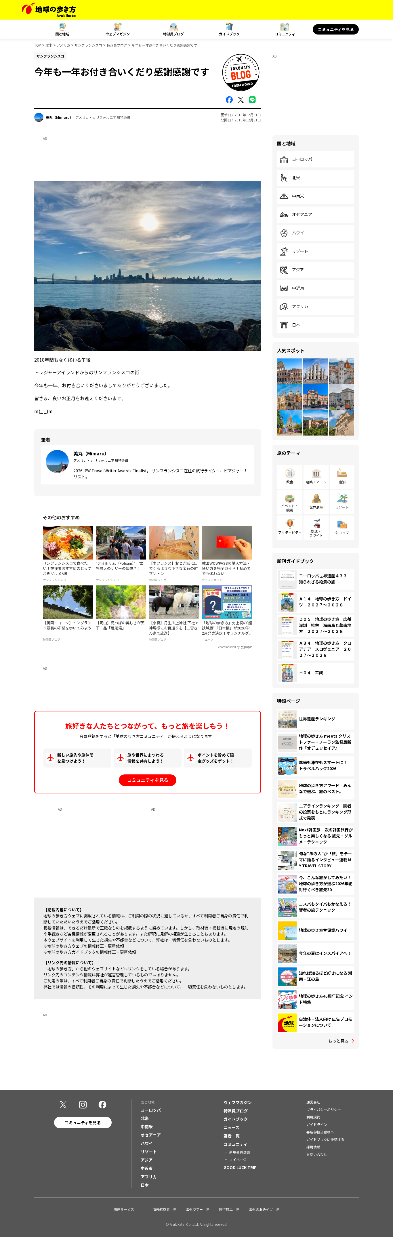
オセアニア (302, 214)
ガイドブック (229, 33)
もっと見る (338, 1041)
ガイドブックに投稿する (325, 1139)
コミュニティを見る (336, 29)
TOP (37, 45)
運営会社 (313, 1101)
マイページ (238, 1159)
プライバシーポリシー (323, 1109)
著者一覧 (232, 1136)
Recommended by (228, 647)
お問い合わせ (316, 1154)
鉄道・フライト (316, 532)
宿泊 (342, 481)
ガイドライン (316, 1124)
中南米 (298, 196)
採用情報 (313, 1146)
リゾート (300, 251)
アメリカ (63, 45)
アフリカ (300, 306)
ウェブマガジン (118, 33)
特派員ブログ (173, 33)
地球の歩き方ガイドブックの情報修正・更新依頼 (91, 952)
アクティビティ (290, 532)
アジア (298, 270)
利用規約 (313, 1116)
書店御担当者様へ (320, 1131)
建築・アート (316, 481)
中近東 (298, 288)
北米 (48, 45)
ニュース (231, 1127)
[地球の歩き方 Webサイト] (49, 10)
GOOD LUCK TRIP (240, 1167)
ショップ (342, 532)
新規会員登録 (239, 1152)
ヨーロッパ (302, 159)
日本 (296, 325)
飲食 (289, 481)
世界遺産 (316, 507)
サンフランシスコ (88, 45)
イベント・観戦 (289, 507)
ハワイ (298, 233)
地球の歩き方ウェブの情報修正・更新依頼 (85, 946)
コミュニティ (285, 33)
